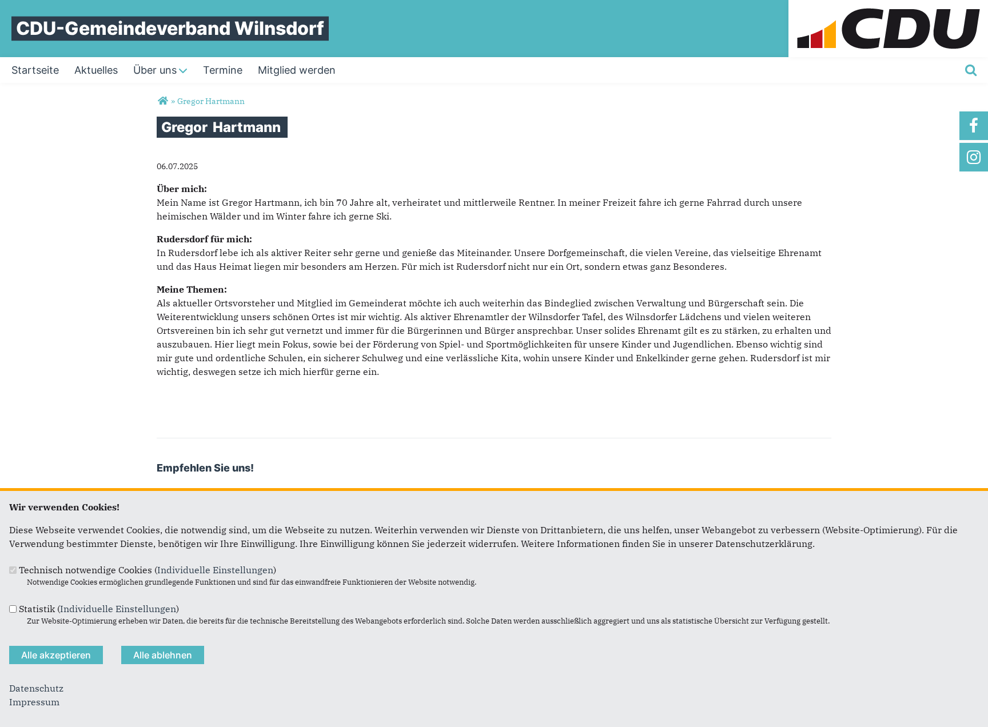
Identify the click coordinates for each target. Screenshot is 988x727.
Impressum (34, 702)
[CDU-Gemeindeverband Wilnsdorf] (163, 101)
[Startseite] (888, 7)
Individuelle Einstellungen (215, 570)
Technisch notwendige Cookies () (147, 570)
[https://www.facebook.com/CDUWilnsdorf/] (973, 125)
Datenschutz (36, 688)
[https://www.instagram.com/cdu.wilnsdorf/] (973, 157)
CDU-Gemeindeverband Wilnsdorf (170, 28)
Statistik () (99, 608)
